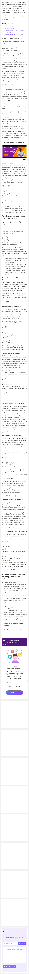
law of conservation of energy (16, 73)
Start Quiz (14, 693)
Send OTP (22, 943)
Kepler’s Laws (12, 400)
